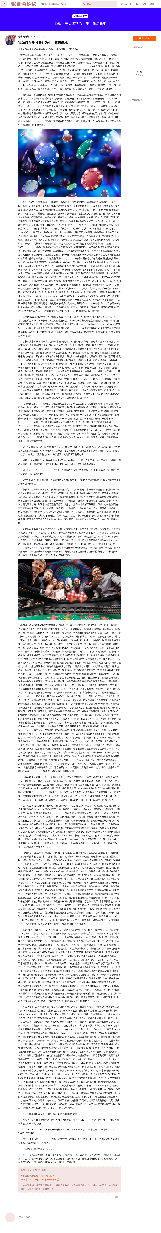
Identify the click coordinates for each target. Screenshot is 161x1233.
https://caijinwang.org (46, 1179)
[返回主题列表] (4, 4)
